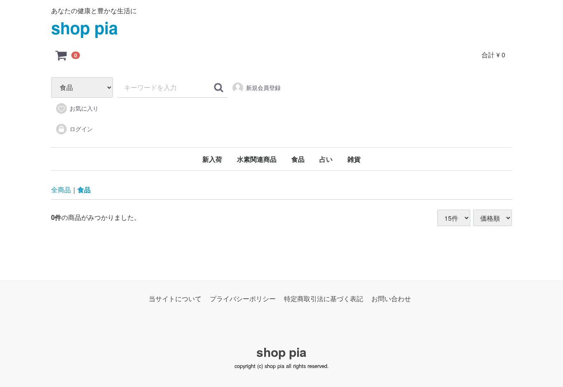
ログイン (81, 129)
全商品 (61, 189)
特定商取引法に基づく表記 (323, 298)
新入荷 (212, 159)
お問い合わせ (391, 298)
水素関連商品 (257, 159)
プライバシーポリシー (243, 298)
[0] (61, 55)
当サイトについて (175, 298)
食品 (298, 159)
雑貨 (354, 159)
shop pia (84, 27)
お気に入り (84, 108)
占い (326, 159)
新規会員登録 (263, 87)
